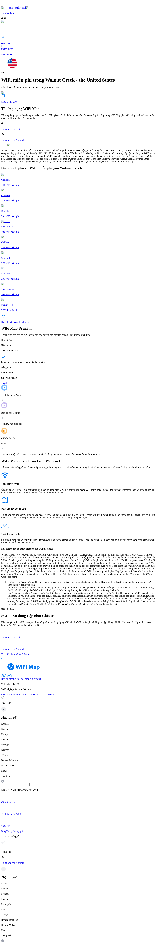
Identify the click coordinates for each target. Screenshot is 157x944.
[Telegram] (10, 676)
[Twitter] (3, 676)
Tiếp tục (5, 383)
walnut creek (7, 54)
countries (5, 43)
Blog (21, 679)
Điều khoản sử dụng (11, 694)
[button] (78, 700)
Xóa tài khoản (47, 694)
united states (7, 49)
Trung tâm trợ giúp (32, 679)
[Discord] (7, 676)
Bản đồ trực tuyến (10, 679)
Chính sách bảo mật (30, 694)
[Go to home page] (12, 5)
